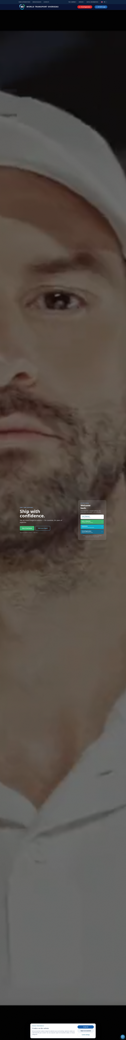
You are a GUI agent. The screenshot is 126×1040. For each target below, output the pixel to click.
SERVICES (81, 2)
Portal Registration (85, 7)
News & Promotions (24, 2)
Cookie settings (86, 1034)
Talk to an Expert (43, 528)
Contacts (46, 2)
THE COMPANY (72, 2)
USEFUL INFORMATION (92, 2)
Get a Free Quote (27, 528)
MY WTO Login (102, 7)
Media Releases (37, 2)
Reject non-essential (86, 1030)
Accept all (85, 1027)
